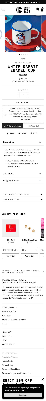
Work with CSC (8, 344)
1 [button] (19, 54)
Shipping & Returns (9, 307)
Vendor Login (7, 361)
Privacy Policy (7, 365)
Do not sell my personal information (16, 373)
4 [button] (25, 54)
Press (4, 340)
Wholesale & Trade (9, 353)
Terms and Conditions (11, 369)
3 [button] (23, 54)
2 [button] (21, 54)
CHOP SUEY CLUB (23, 63)
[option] (23, 2)
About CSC (8, 173)
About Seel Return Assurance (14, 320)
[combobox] (10, 250)
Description (8, 142)
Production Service (9, 357)
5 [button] (27, 54)
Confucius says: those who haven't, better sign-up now (21, 271)
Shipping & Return (11, 181)
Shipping (15, 81)
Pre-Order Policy (9, 311)
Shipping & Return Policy (17, 194)
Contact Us (6, 336)
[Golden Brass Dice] (29, 228)
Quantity (23, 90)
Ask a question (11, 199)
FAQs (4, 324)
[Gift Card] (10, 228)
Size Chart (6, 316)
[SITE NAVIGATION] (3, 10)
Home (22, 59)
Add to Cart (10, 256)
